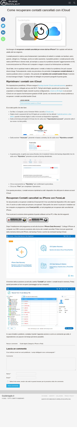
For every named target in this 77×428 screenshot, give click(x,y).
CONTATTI (51, 396)
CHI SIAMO (44, 396)
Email (8, 377)
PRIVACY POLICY (69, 396)
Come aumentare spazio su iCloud (30, 103)
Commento (9, 356)
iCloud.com (49, 112)
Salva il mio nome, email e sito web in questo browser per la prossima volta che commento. (37, 381)
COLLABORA (59, 396)
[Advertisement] (38, 414)
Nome (8, 374)
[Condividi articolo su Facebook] (3, 21)
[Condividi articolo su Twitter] (3, 27)
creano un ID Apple (56, 91)
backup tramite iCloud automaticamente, (52, 85)
